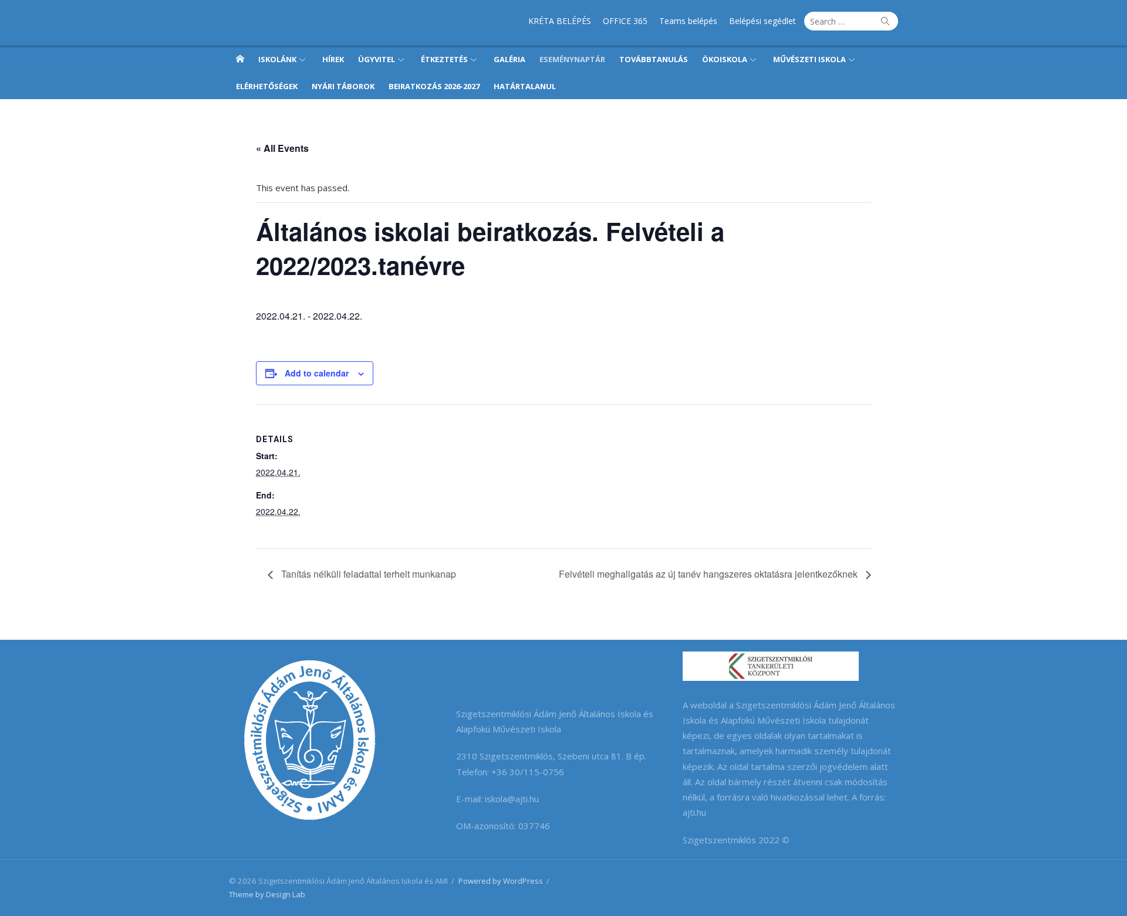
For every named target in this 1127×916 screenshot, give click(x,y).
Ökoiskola (724, 59)
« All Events (282, 148)
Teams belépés (688, 20)
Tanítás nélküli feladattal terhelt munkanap (367, 574)
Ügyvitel (376, 59)
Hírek (333, 59)
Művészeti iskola (809, 59)
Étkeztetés (444, 59)
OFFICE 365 (625, 20)
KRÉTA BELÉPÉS (559, 20)
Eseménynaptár (572, 59)
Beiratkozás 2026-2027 (434, 86)
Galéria (509, 59)
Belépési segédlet (762, 20)
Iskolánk (277, 59)
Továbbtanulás (653, 59)
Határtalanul (525, 86)
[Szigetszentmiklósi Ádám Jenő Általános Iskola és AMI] (240, 58)
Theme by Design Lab (267, 894)
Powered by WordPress (500, 881)
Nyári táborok (343, 86)
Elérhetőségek (267, 86)
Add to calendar (317, 373)
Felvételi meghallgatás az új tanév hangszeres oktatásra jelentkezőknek (709, 574)
